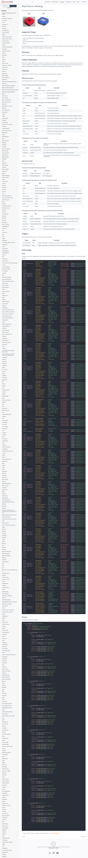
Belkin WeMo (5, 75)
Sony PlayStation (6, 791)
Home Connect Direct (7, 334)
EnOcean (4, 212)
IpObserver (4, 379)
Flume (3, 246)
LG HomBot (4, 422)
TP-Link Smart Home (7, 850)
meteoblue (4, 487)
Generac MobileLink (6, 279)
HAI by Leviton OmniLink (7, 313)
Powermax (4, 646)
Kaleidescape (5, 396)
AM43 (3, 34)
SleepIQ (4, 750)
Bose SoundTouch (6, 102)
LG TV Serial (5, 426)
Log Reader (4, 449)
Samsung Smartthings (7, 711)
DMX (3, 161)
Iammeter (4, 361)
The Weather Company (7, 842)
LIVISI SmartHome (6, 447)
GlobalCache (5, 283)
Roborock (4, 695)
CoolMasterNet (5, 128)
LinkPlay (4, 432)
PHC (3, 620)
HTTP (3, 346)
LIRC (3, 443)
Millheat (4, 504)
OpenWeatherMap (6, 599)
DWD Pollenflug (5, 175)
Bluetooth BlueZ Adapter (8, 87)
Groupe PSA (5, 303)
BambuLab (4, 73)
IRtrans (3, 385)
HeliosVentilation (6, 326)
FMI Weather (5, 248)
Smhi (3, 756)
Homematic (4, 338)
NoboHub (4, 559)
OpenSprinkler (5, 593)
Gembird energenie (6, 277)
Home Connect (5, 332)
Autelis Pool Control (6, 65)
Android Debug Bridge (7, 47)
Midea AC (4, 493)
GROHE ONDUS (5, 301)
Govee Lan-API (5, 291)
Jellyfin (3, 394)
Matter (3, 465)
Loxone (4, 453)
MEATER (4, 473)
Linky (3, 436)
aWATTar (4, 71)
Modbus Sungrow (6, 517)
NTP (3, 565)
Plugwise (4, 642)
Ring (3, 689)
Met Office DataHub (6, 483)
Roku (3, 697)
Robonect (4, 693)
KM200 (3, 402)
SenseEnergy (5, 730)
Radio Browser (5, 669)
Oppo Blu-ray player (6, 603)
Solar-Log (4, 764)
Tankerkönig (5, 823)
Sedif (3, 720)
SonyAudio (4, 793)
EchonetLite (5, 181)
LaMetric (4, 416)
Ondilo (3, 581)
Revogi (3, 685)
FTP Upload (5, 271)
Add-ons (62, 1)
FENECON (4, 240)
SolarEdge (4, 766)
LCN (3, 418)
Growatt (4, 305)
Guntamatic (5, 307)
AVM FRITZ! (4, 69)
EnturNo (4, 220)
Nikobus (4, 557)
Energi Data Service (6, 205)
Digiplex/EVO (5, 155)
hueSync (4, 348)
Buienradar (4, 112)
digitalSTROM (5, 157)
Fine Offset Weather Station (8, 242)
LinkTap (4, 434)
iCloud (3, 367)
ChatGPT (4, 120)
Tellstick (4, 834)
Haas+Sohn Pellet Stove (7, 309)
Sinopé (3, 748)
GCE (3, 275)
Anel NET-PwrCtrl (6, 51)
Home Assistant (5, 330)
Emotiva (4, 203)
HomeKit (4, 336)
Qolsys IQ (4, 667)
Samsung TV (5, 713)
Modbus (4, 508)
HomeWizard (5, 340)
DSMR (3, 173)
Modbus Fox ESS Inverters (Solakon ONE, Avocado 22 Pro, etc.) (9, 512)
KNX (3, 404)
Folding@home (5, 252)
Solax (3, 777)
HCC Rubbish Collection (7, 318)
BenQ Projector (5, 77)
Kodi (3, 406)
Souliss (3, 797)
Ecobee (4, 183)
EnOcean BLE (5, 214)
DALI (3, 138)
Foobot (3, 254)
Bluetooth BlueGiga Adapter (8, 85)
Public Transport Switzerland (9, 654)
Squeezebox (5, 803)
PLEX (3, 640)
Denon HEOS (5, 150)
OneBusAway (5, 583)
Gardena (4, 273)
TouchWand (4, 848)
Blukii (3, 93)
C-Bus (3, 114)
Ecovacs (4, 189)
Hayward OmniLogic (6, 316)
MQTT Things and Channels (8, 525)
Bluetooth (4, 83)
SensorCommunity (6, 734)
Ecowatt (4, 191)
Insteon (4, 371)
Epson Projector (6, 224)
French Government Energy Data (9, 263)
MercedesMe (5, 479)
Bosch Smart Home (6, 100)
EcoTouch (4, 187)
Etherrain (4, 228)
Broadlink (4, 104)
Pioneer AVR (5, 630)
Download (47, 1)
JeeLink (4, 392)
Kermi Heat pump (6, 400)
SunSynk (4, 811)
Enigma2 (4, 210)
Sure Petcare (5, 813)
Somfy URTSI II (5, 783)
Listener (4, 445)
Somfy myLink (5, 779)
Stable (6, 6)
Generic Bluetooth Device (8, 281)
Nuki (3, 567)
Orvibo (3, 608)
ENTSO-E (4, 218)
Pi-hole (3, 626)
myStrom (4, 533)
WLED (83, 836)
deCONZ (4, 146)
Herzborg (4, 328)
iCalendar (4, 365)
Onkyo (3, 589)
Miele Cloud (5, 495)
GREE (3, 297)
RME (3, 691)
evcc (3, 230)
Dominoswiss (5, 165)
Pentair (4, 618)
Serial (3, 736)
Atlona (3, 61)
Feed (3, 236)
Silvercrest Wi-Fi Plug (7, 746)
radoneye (4, 673)
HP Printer (4, 344)
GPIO (3, 293)
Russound (4, 701)
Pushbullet (4, 658)
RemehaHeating (6, 677)
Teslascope (4, 840)
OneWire (4, 585)
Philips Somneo (5, 624)
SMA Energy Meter (6, 752)
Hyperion (4, 359)
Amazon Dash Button (7, 36)
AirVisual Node (5, 30)
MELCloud (4, 477)
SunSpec (4, 809)
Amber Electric (5, 40)
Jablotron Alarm (6, 390)
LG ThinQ (4, 424)
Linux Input (4, 438)
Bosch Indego (5, 98)
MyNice (4, 531)
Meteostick (4, 489)
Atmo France (5, 63)
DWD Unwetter (5, 177)
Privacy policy (52, 847)
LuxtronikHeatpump (6, 459)
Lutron (3, 455)
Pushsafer (4, 662)
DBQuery (4, 142)
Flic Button (4, 244)
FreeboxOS (4, 258)
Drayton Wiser (5, 169)
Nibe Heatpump (5, 553)
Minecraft (4, 506)
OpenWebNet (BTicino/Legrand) (9, 601)
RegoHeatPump (5, 675)
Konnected (4, 408)
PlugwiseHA (5, 644)
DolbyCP (4, 163)
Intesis (3, 373)
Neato (3, 539)
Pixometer (4, 634)
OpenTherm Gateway (7, 595)
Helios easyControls (6, 324)
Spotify (3, 801)
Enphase (4, 216)
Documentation (55, 1)
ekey (3, 193)
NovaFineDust (5, 561)
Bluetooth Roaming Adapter (8, 91)
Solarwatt (4, 775)
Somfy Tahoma (5, 781)
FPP (3, 256)
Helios (3, 322)
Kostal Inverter (5, 410)
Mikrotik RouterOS (6, 500)
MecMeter (4, 475)
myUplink (4, 535)
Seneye (4, 726)
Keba (3, 398)
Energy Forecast (6, 208)
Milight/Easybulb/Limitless (8, 502)
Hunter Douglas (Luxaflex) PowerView (8, 351)
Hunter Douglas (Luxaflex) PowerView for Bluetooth (8, 354)
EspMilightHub (5, 226)
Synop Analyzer (5, 815)
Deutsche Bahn (5, 153)
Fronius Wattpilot (6, 267)
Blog (74, 1)
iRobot (3, 383)
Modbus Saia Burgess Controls (9, 515)
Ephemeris (4, 222)
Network (4, 549)
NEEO (3, 541)
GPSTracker (5, 295)
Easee (3, 179)
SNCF (3, 760)
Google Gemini (5, 287)
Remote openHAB (6, 679)
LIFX (3, 430)
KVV (3, 412)
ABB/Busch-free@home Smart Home (9, 13)
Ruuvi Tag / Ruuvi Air (7, 705)
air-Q (3, 22)
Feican (3, 238)
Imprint (57, 847)
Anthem (4, 53)
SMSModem (5, 758)
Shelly (3, 740)
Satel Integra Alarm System (8, 715)
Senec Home (5, 724)
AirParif (4, 26)
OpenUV (4, 597)
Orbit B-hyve (5, 606)
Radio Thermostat (6, 671)
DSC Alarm (4, 171)
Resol (3, 683)
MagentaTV (5, 461)
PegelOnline (5, 616)
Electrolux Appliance (7, 195)
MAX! (3, 467)
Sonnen (4, 787)
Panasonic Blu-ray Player (8, 610)
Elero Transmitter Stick (7, 197)
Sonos (3, 789)
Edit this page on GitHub (54, 833)
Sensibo (4, 732)
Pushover (4, 660)
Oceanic (4, 575)
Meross (4, 481)
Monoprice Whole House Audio (9, 519)
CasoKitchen (5, 118)
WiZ (24, 836)
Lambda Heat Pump (6, 414)
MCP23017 (4, 471)
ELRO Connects (5, 199)
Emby (3, 201)
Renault (4, 681)
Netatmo (4, 547)
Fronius (4, 265)
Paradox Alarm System (7, 612)
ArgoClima (4, 55)
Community (68, 1)
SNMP (3, 762)
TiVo (3, 846)
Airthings (4, 28)
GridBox (4, 299)
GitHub (84, 1)
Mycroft (4, 529)
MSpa (3, 527)
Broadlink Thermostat (7, 106)
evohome (4, 232)
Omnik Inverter (5, 579)
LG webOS (4, 428)
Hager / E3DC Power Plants (8, 311)
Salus (3, 709)
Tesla (3, 836)
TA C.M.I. (4, 819)
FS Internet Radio (6, 269)
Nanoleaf (4, 537)
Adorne (3, 16)
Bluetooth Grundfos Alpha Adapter (10, 89)
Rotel (3, 699)
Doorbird (4, 167)
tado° (3, 821)
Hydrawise (4, 357)
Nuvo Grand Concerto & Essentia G (9, 570)
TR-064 (4, 854)
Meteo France (5, 485)
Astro (3, 57)
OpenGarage (5, 591)
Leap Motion (5, 420)
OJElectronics (5, 577)
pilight (3, 628)
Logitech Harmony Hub (7, 451)
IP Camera (4, 377)
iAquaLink (4, 363)
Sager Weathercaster (7, 707)
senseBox (4, 728)
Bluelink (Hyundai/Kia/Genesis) (9, 81)
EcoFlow (4, 185)
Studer (3, 807)
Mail (3, 463)
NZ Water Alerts (6, 573)
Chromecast (5, 122)
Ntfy (3, 563)
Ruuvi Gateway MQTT (7, 703)
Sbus (3, 717)
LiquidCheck (5, 440)
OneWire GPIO (5, 587)
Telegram (4, 830)
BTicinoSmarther (6, 110)
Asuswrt (4, 59)
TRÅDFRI (4, 856)
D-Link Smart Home (6, 130)
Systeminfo (4, 817)
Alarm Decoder (5, 32)
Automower (4, 67)
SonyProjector (5, 795)
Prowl (3, 652)
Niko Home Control (6, 555)
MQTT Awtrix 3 (5, 523)
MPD (3, 521)
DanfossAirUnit (5, 140)
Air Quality (4, 20)
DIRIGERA (4, 159)
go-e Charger (5, 285)
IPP (3, 381)
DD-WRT (4, 144)
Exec (3, 234)
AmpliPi (4, 45)
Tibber (3, 844)
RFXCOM (4, 687)
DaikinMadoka (5, 136)
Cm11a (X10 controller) (7, 124)
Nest (3, 545)
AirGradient (4, 24)
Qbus (3, 665)
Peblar (3, 614)
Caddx (3, 116)
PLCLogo (4, 638)
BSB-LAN (4, 108)
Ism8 (3, 388)
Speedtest (4, 799)
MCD (3, 469)
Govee (3, 289)
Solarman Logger (6, 770)
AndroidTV (4, 49)
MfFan (3, 491)
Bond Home (4, 95)
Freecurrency (5, 261)
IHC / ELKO (4, 369)
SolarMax (4, 773)
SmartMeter (5, 754)
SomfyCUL (4, 785)
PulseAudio (4, 656)
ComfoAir (4, 126)
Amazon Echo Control (7, 38)
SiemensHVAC (5, 744)
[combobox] (38, 2)
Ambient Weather (6, 43)
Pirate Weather (5, 632)
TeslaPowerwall (5, 838)
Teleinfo (4, 832)
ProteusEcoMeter (6, 650)
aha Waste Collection (7, 18)
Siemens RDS (5, 742)
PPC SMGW (5, 648)
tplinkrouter (5, 852)
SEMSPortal (5, 722)
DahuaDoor (4, 132)
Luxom (3, 457)
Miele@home (5, 498)
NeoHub (4, 543)
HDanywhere (5, 320)
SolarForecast (5, 768)
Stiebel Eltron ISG (6, 805)
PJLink (3, 636)
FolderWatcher (5, 250)
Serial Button (5, 738)
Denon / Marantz (6, 148)
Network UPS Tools (6, 551)
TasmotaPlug (5, 828)
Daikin (3, 134)
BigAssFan (4, 79)
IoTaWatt (4, 375)
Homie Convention (6, 342)
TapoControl (5, 825)
